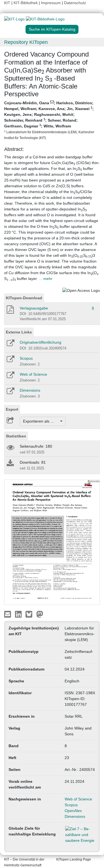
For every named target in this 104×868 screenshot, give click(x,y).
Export (12, 409)
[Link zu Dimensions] (10, 393)
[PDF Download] (10, 311)
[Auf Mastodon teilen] (39, 614)
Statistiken (16, 436)
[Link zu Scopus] (10, 361)
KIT (7, 3)
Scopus (26, 358)
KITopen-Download (24, 298)
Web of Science (33, 374)
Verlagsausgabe (34, 308)
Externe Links (19, 332)
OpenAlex (73, 810)
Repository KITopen (26, 42)
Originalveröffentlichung (40, 342)
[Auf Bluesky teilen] (30, 614)
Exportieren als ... (41, 421)
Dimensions (30, 390)
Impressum (51, 3)
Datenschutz (75, 3)
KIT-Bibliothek (26, 3)
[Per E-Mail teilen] (8, 614)
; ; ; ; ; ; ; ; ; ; (49, 120)
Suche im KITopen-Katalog (52, 29)
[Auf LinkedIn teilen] (19, 614)
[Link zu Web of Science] (10, 377)
